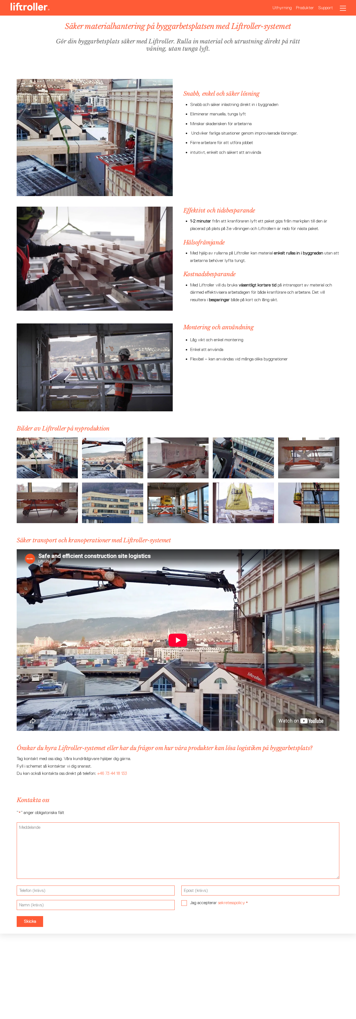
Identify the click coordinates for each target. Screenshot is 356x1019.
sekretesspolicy (231, 902)
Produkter (305, 7)
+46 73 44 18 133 (112, 773)
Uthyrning (282, 7)
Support (325, 7)
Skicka (30, 921)
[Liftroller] (30, 8)
